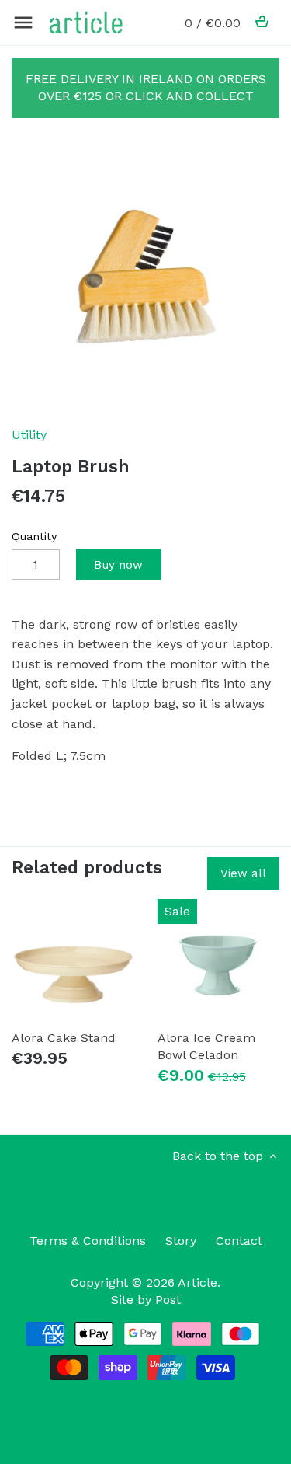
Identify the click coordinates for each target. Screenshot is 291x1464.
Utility (29, 434)
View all (243, 873)
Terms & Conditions (87, 1240)
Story (180, 1240)
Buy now (118, 565)
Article (197, 1282)
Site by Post (146, 1299)
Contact (239, 1240)
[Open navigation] (23, 22)
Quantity (34, 536)
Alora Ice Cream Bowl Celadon (206, 1046)
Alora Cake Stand (64, 1037)
